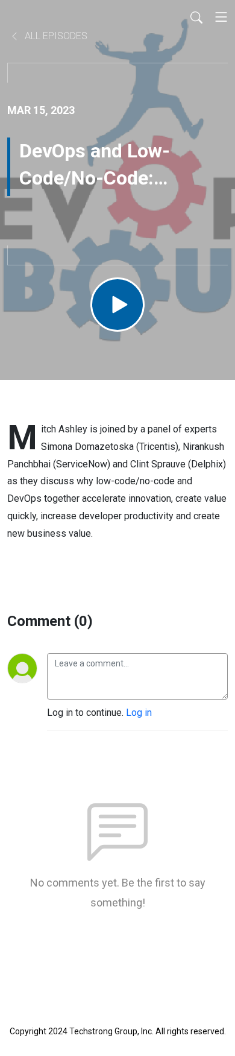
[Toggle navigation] (221, 16)
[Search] (196, 17)
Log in (139, 712)
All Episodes (54, 36)
